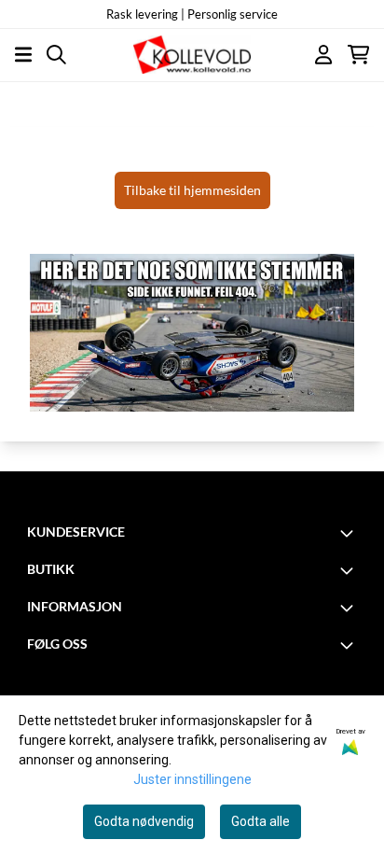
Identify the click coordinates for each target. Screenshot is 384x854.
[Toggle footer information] (349, 532)
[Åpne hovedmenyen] (23, 54)
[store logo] (192, 54)
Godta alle (260, 821)
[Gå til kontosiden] (323, 54)
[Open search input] (56, 54)
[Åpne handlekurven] (358, 54)
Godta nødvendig (144, 821)
